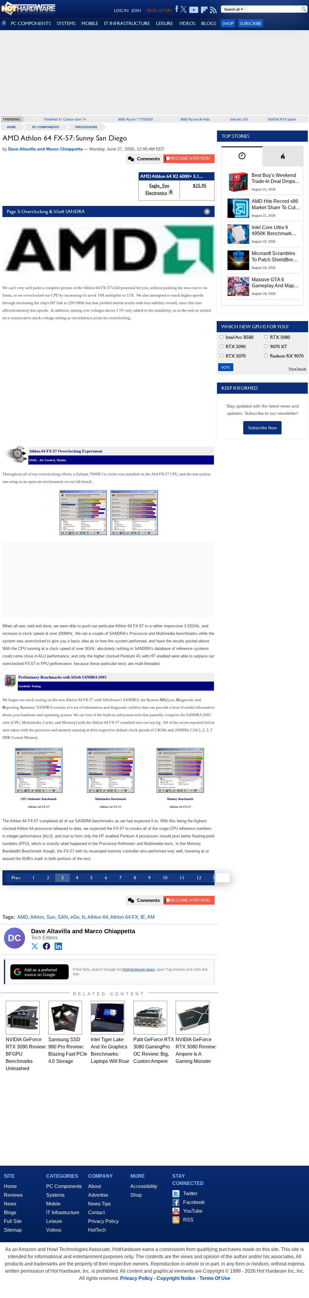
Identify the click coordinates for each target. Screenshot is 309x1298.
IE (143, 917)
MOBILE (89, 23)
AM (150, 917)
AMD (22, 917)
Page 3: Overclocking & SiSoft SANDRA (46, 211)
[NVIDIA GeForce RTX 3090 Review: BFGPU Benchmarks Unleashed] (22, 1017)
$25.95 (199, 185)
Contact (96, 1212)
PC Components (45, 127)
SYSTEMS (66, 23)
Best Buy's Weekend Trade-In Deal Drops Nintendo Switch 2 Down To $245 (274, 179)
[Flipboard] (204, 9)
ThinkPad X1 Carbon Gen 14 (64, 119)
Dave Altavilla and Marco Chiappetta (83, 931)
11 (182, 878)
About (94, 1186)
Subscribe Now (262, 427)
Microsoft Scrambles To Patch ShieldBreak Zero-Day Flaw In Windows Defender (275, 257)
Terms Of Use (214, 1278)
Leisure (54, 1221)
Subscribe (251, 23)
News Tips (99, 1203)
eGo (74, 917)
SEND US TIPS (159, 10)
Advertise (98, 1195)
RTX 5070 (235, 356)
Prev (15, 878)
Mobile (53, 1203)
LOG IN (121, 10)
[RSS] (213, 9)
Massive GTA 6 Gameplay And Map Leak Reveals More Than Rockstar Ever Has (273, 283)
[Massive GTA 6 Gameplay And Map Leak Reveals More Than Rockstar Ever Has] (238, 286)
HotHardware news (138, 969)
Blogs (10, 1212)
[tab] (242, 156)
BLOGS (208, 23)
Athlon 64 (98, 917)
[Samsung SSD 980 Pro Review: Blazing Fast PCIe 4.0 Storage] (65, 1017)
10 (165, 878)
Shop (228, 23)
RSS (188, 1219)
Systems (55, 1195)
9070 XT (278, 346)
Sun (50, 917)
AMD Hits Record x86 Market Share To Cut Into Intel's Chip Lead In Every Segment (275, 205)
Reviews (13, 1195)
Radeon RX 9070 (286, 356)
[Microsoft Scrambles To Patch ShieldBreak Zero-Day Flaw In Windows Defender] (238, 260)
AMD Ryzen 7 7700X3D (135, 119)
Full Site (13, 1221)
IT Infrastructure (62, 1212)
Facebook (194, 1202)
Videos (53, 1230)
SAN (63, 917)
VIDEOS (187, 23)
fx (83, 917)
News (10, 1203)
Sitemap (13, 1230)
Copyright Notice (176, 1278)
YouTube (192, 1211)
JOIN (136, 10)
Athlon (37, 917)
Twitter (190, 1193)
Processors (86, 127)
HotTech (97, 1230)
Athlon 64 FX (124, 917)
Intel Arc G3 (239, 119)
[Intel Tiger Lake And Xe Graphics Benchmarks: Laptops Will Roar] (107, 1017)
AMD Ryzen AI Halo (195, 119)
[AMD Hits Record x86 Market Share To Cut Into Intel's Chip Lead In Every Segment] (238, 208)
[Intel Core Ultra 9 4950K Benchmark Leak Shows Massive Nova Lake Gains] (238, 234)
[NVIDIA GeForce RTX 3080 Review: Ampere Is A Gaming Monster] (192, 1017)
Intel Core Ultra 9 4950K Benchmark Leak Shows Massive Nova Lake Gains (274, 231)
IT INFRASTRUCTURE (127, 23)
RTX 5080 (279, 337)
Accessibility (143, 1186)
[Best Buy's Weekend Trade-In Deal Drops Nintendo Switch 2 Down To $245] (238, 182)
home (11, 127)
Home (10, 1186)
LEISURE (164, 23)
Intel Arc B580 (239, 337)
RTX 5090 (235, 346)
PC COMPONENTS (31, 23)
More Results (298, 369)
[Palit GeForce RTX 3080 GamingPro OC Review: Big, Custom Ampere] (150, 1017)
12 (198, 878)
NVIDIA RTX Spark (282, 119)
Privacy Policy (103, 1221)
